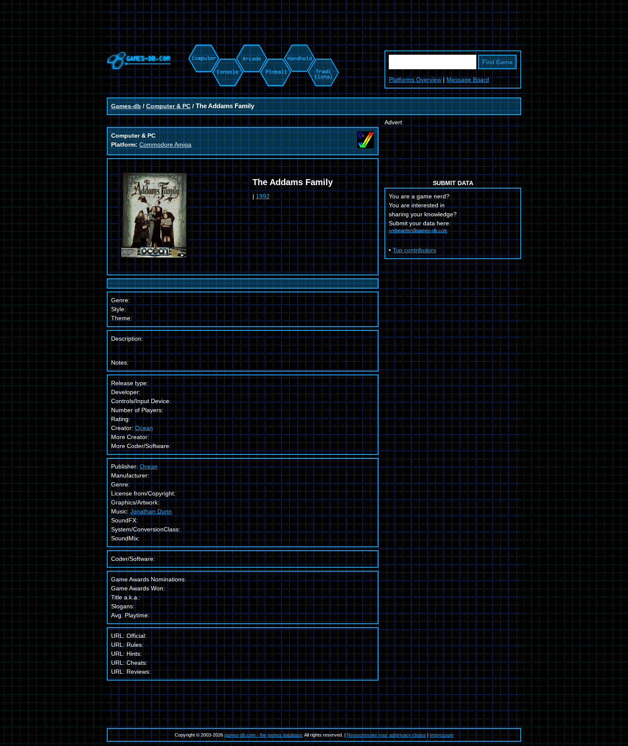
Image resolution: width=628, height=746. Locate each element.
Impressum (441, 734)
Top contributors (414, 250)
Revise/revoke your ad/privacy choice (386, 734)
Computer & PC (168, 106)
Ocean (144, 428)
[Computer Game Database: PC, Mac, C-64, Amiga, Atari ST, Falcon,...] (202, 48)
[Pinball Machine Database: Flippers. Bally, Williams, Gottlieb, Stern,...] (275, 48)
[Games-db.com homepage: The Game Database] (139, 67)
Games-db (126, 106)
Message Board (467, 79)
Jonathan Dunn (151, 511)
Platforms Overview (415, 79)
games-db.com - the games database (263, 734)
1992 (263, 196)
